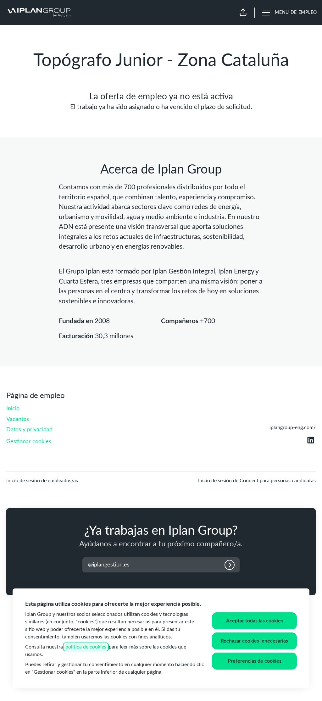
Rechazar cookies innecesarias (254, 640)
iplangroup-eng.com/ (292, 427)
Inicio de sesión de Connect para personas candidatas (257, 480)
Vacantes (17, 419)
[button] (243, 12)
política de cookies (85, 646)
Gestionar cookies (28, 441)
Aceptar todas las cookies (254, 620)
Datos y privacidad (29, 430)
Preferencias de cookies (254, 661)
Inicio (12, 408)
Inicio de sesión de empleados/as (42, 480)
